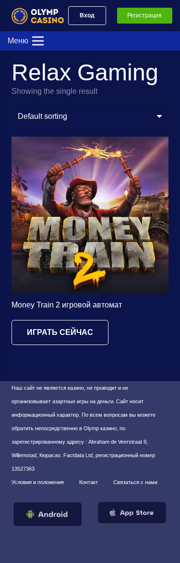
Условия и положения (38, 482)
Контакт (88, 482)
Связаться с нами (135, 482)
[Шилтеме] (42, 15)
